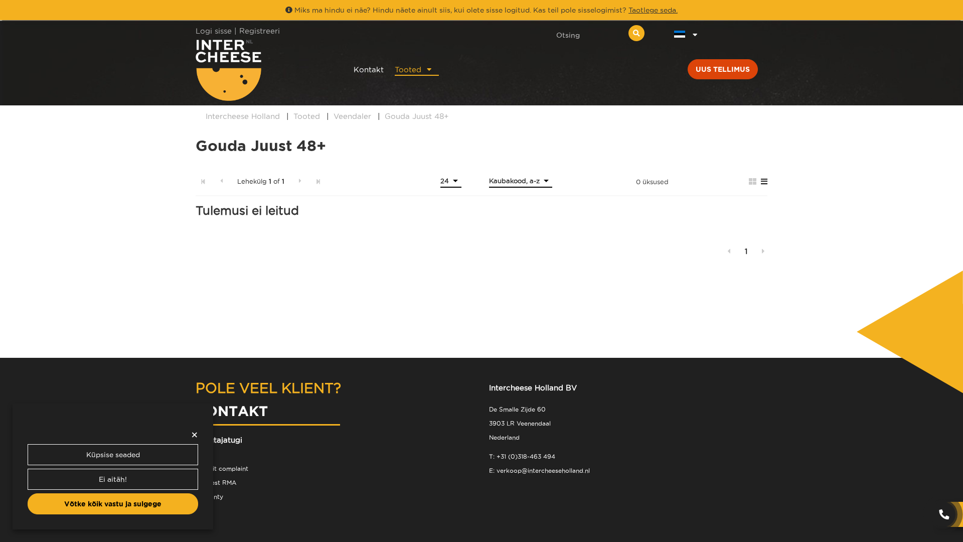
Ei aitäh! (113, 479)
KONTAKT (232, 411)
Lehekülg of (260, 181)
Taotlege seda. (653, 10)
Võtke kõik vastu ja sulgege (113, 504)
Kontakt (369, 69)
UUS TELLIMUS (723, 69)
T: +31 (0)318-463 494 (522, 456)
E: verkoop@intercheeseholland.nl (539, 470)
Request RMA (216, 482)
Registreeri (259, 31)
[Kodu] (262, 70)
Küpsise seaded (113, 455)
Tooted (408, 69)
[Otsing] (636, 33)
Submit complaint (222, 468)
